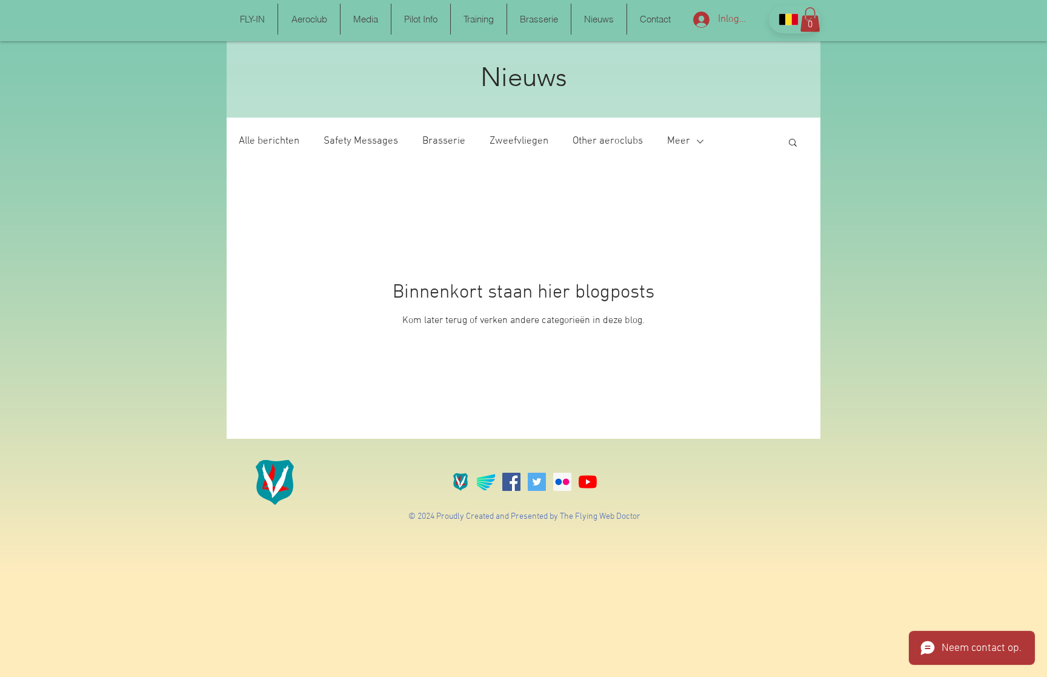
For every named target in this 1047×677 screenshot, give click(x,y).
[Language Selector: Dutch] (794, 19)
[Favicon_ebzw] (460, 482)
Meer (678, 141)
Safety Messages (361, 141)
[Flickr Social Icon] (562, 482)
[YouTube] (588, 482)
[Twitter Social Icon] (537, 482)
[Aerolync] (486, 482)
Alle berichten (269, 141)
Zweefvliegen (519, 141)
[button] (252, 19)
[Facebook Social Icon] (511, 482)
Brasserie (443, 141)
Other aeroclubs (608, 141)
